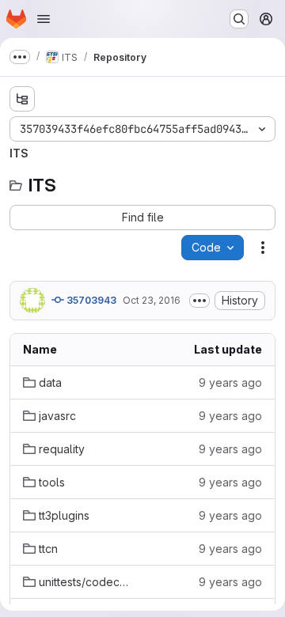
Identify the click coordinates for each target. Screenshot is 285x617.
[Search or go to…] (239, 18)
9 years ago (230, 382)
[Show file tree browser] (22, 99)
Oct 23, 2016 (151, 300)
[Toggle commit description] (199, 300)
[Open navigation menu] (43, 19)
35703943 (90, 300)
